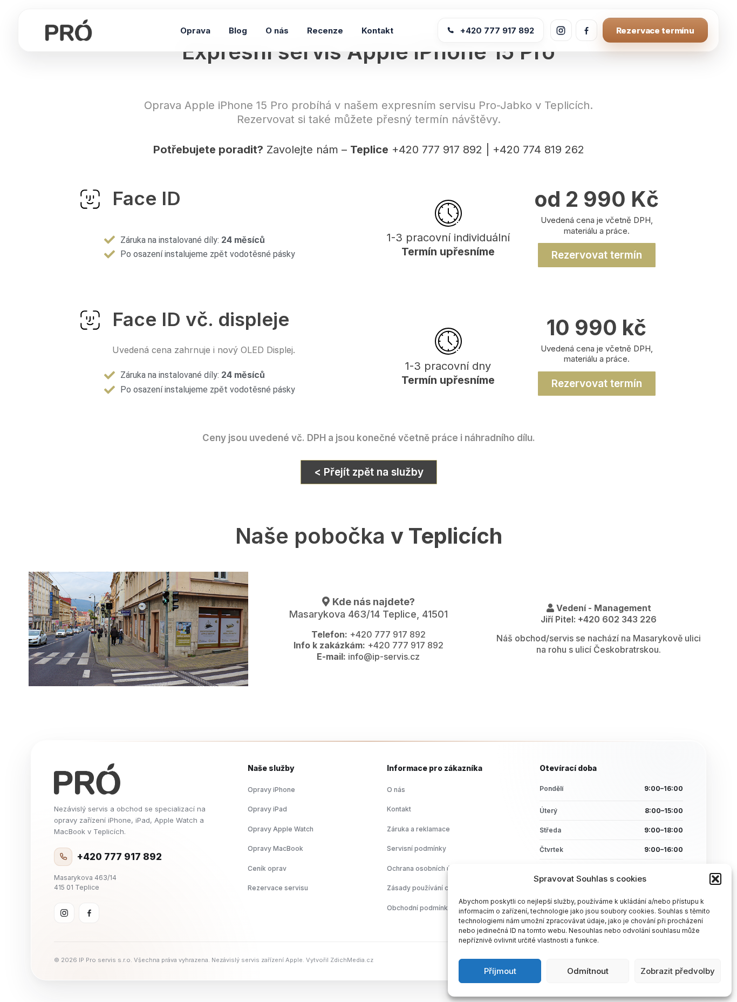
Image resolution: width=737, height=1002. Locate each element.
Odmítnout (588, 971)
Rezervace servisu (278, 888)
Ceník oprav (267, 868)
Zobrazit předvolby (677, 971)
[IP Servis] (87, 779)
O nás (396, 790)
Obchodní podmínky (419, 908)
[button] (715, 879)
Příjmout (500, 971)
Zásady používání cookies (428, 888)
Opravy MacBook (275, 848)
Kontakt (399, 809)
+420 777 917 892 (497, 30)
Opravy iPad (267, 809)
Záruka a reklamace (418, 829)
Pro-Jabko (505, 105)
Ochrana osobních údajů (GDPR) (437, 868)
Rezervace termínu (655, 30)
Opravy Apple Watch (280, 829)
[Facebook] (89, 913)
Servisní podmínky (416, 848)
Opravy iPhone (271, 790)
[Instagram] (64, 913)
